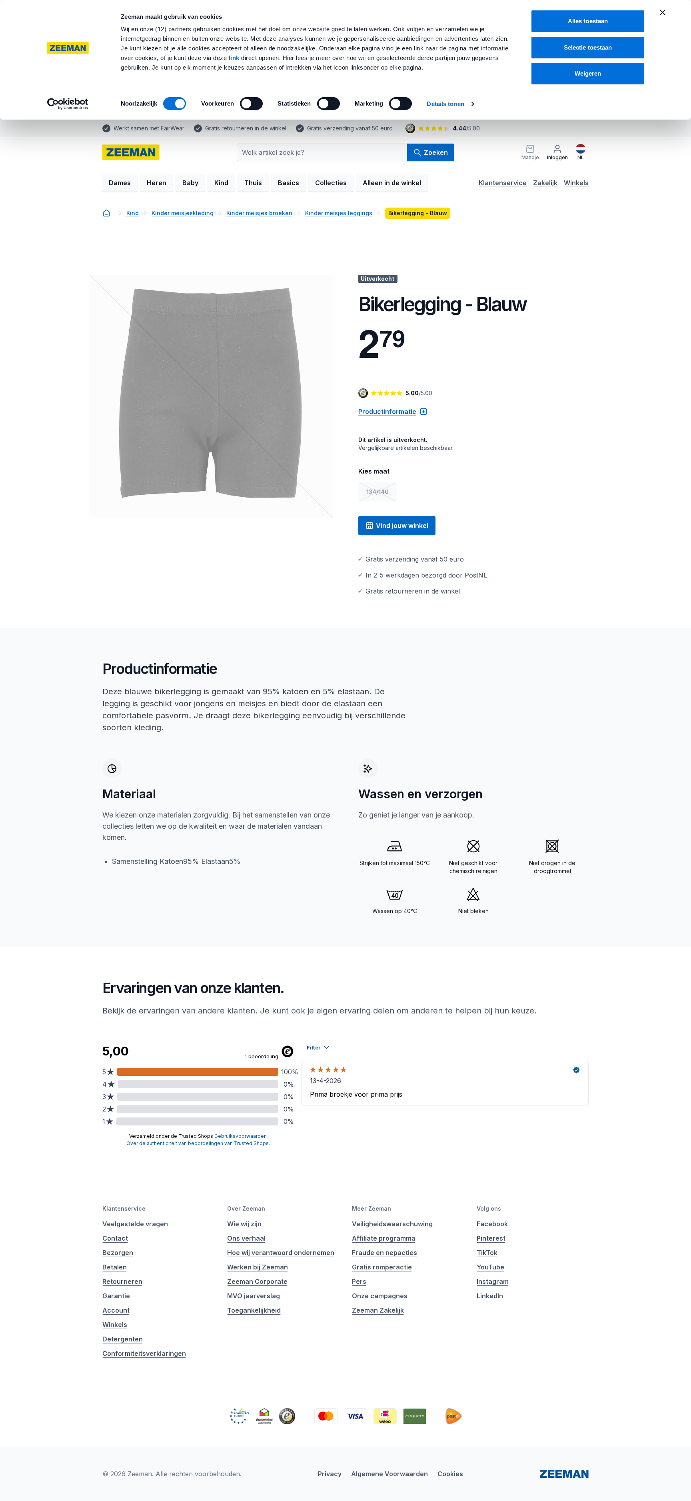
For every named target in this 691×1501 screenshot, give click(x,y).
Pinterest (491, 1238)
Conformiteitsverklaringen (144, 1353)
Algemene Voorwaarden (389, 1474)
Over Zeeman (246, 1208)
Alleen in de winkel (392, 183)
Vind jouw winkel (402, 526)
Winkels (576, 183)
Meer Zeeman (371, 1208)
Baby (190, 183)
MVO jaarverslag (253, 1296)
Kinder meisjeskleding (183, 213)
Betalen (114, 1267)
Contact (115, 1238)
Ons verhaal (246, 1238)
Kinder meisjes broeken (259, 213)
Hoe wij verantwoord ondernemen (280, 1253)
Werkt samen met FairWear (149, 128)
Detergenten (122, 1339)
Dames (120, 183)
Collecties (331, 183)
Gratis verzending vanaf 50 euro (350, 128)
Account (116, 1310)
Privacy (330, 1474)
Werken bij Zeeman (257, 1267)
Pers (359, 1281)
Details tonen (445, 103)
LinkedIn (490, 1296)
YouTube (490, 1267)
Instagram (493, 1281)
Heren (156, 183)
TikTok (487, 1253)
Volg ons (489, 1208)
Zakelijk (545, 183)
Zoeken (436, 152)
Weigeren (588, 73)
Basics (288, 183)
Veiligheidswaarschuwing (392, 1224)
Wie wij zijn (244, 1224)
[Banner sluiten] (662, 12)
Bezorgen (117, 1253)
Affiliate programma (383, 1238)
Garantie (116, 1296)
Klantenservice (503, 183)
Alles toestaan (588, 21)
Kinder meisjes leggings (338, 213)
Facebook (492, 1224)
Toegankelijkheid (254, 1310)
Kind (221, 183)
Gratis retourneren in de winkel (245, 128)
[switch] (251, 103)
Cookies (450, 1474)
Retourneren (122, 1281)
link (235, 57)
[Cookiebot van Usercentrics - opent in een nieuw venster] (68, 104)
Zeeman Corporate (257, 1281)
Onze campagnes (379, 1296)
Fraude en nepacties (384, 1253)
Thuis (253, 183)
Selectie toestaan (588, 47)
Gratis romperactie (382, 1267)
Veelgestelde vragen (135, 1224)
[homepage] (131, 152)
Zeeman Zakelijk (378, 1310)
